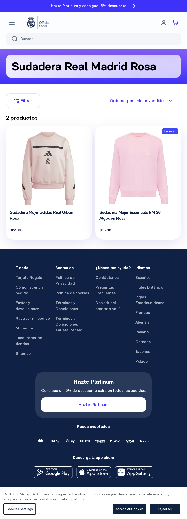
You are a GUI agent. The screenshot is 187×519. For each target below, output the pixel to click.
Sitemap (23, 353)
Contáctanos (107, 277)
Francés (142, 312)
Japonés (142, 351)
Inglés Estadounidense (149, 300)
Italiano (142, 332)
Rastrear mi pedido (33, 318)
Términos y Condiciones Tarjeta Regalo (69, 324)
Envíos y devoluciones (27, 305)
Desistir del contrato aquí (107, 305)
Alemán (142, 322)
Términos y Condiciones (67, 305)
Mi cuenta (24, 328)
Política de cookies (72, 293)
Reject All (164, 509)
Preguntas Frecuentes (105, 290)
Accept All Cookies (130, 509)
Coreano (143, 341)
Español (142, 277)
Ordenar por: (137, 100)
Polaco (141, 361)
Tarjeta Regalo (29, 277)
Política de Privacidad (65, 280)
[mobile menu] (12, 22)
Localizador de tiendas (29, 341)
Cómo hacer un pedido (29, 290)
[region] (93, 503)
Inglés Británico (149, 287)
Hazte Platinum (93, 404)
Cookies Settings (20, 509)
